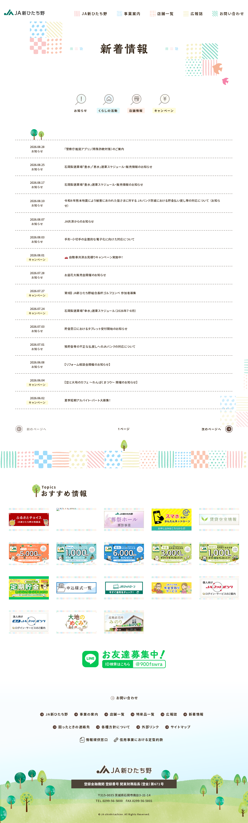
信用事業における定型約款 (141, 739)
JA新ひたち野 (94, 13)
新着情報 (196, 714)
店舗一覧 (165, 13)
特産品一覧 (145, 714)
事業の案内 (89, 714)
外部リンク (150, 726)
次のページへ (211, 429)
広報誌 (197, 13)
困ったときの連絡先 (74, 726)
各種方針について (115, 726)
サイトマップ (181, 726)
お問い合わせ (232, 13)
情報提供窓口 (97, 739)
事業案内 (132, 13)
